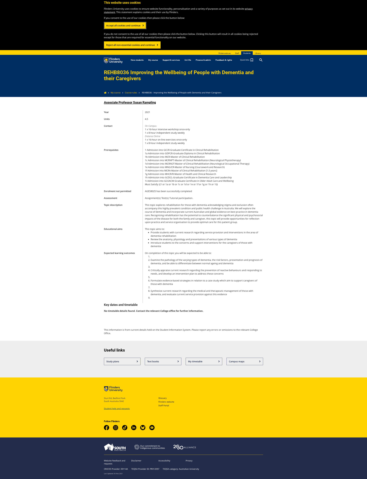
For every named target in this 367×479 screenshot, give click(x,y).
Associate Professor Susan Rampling (130, 102)
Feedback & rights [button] (223, 60)
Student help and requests (117, 408)
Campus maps (236, 361)
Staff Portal (163, 405)
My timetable (195, 361)
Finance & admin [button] (203, 60)
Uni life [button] (188, 60)
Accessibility (164, 460)
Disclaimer (136, 460)
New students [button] (137, 60)
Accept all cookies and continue (123, 25)
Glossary (162, 398)
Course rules (131, 92)
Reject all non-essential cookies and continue (130, 45)
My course (116, 92)
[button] (247, 60)
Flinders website (166, 401)
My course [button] (153, 60)
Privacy (189, 460)
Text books (153, 361)
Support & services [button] (171, 60)
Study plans (112, 361)
